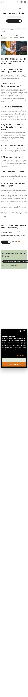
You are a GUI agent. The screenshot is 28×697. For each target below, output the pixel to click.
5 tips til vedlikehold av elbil (8, 265)
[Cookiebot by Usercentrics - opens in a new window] (20, 331)
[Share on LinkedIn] (20, 37)
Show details (20, 355)
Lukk (20, 8)
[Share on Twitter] (23, 37)
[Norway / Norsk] (4, 2)
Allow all (14, 359)
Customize (13, 364)
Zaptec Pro (14, 241)
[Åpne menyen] (25, 2)
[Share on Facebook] (22, 37)
